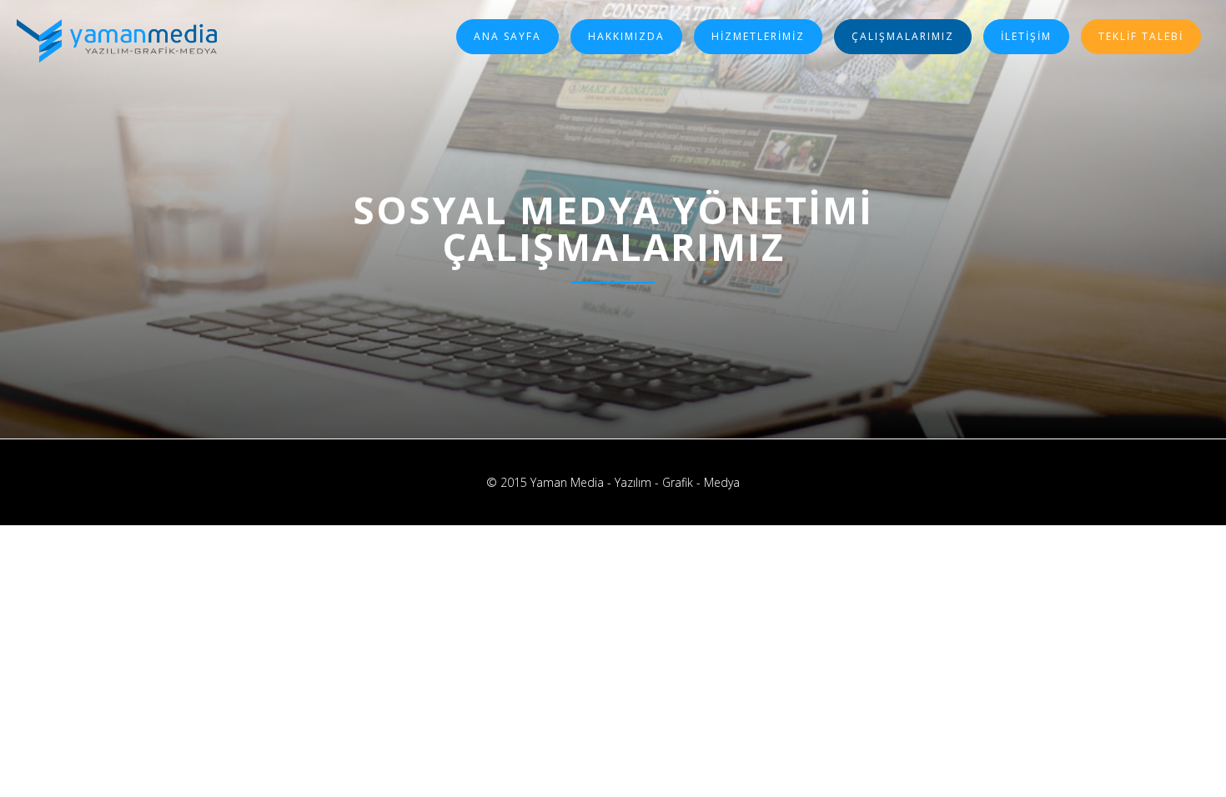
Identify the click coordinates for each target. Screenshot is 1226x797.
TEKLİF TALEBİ (1140, 36)
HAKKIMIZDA (626, 36)
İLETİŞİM (1026, 36)
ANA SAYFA (507, 36)
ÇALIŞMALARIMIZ (903, 36)
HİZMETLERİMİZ (758, 36)
